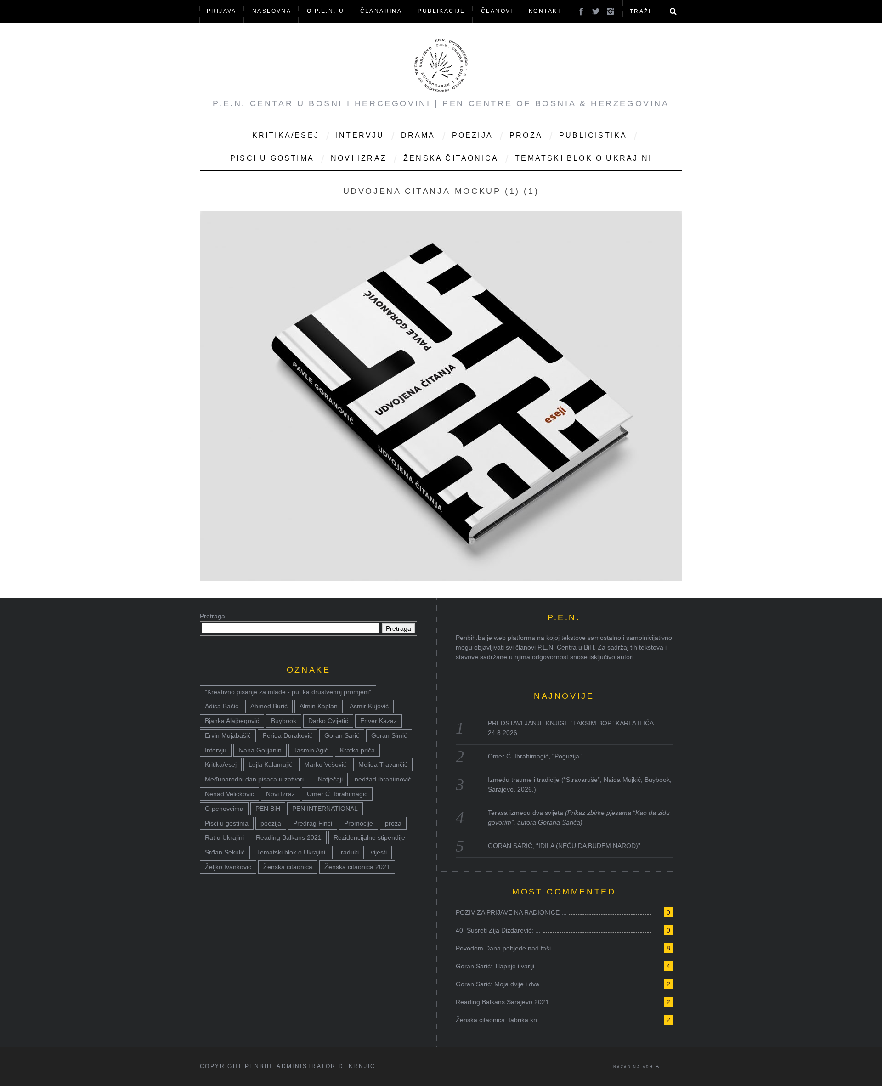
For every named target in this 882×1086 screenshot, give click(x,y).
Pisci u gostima (272, 158)
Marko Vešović (325, 764)
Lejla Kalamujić (270, 764)
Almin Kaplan (319, 706)
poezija (270, 823)
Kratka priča (357, 750)
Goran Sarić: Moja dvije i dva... (500, 984)
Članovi (497, 11)
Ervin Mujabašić (228, 735)
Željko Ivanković (228, 867)
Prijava (222, 11)
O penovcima (224, 808)
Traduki (348, 852)
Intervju (360, 135)
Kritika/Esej (285, 135)
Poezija (472, 135)
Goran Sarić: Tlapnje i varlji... (498, 966)
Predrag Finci (312, 823)
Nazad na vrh (634, 1066)
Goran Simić (389, 735)
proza (393, 823)
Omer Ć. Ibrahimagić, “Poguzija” (535, 756)
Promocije (358, 823)
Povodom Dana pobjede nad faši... (506, 948)
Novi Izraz (359, 158)
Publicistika (593, 135)
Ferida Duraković (287, 735)
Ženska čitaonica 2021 (357, 867)
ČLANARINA (381, 11)
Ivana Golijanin (260, 750)
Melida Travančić (382, 764)
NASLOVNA (271, 11)
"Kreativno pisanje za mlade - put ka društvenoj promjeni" (288, 692)
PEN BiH (267, 808)
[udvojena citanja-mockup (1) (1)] (441, 578)
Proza (526, 135)
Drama (418, 135)
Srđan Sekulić (225, 852)
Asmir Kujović (369, 706)
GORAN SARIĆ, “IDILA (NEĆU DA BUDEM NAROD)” (564, 845)
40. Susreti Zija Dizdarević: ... (498, 930)
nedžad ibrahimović (383, 779)
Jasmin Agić (311, 750)
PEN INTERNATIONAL (325, 808)
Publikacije (441, 11)
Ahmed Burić (269, 706)
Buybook (283, 720)
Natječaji (330, 779)
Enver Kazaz (378, 720)
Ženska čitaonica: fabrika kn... (499, 1020)
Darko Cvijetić (328, 720)
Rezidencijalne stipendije (369, 837)
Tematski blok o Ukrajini (583, 158)
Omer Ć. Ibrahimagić (337, 794)
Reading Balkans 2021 (289, 837)
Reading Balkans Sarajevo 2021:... (506, 1002)
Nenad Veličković (229, 794)
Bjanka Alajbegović (232, 720)
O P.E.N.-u (325, 11)
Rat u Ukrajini (224, 837)
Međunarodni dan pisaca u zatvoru (255, 779)
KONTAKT (545, 11)
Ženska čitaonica (450, 158)
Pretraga (212, 616)
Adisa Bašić (221, 706)
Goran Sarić (341, 735)
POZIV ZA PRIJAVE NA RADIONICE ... (511, 912)
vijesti (379, 852)
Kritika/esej (221, 764)
